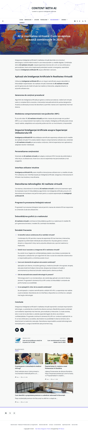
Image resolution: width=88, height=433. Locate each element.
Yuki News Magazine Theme (43, 429)
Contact (22, 22)
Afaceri (36, 19)
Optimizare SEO (66, 424)
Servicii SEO (27, 19)
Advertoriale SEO (43, 424)
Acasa (21, 19)
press (40, 44)
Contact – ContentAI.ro (55, 424)
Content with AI (44, 8)
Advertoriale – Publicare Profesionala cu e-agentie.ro (24, 424)
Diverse (64, 19)
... (37, 373)
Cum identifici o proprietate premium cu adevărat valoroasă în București (40, 395)
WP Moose (61, 429)
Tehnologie (43, 19)
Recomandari (54, 19)
